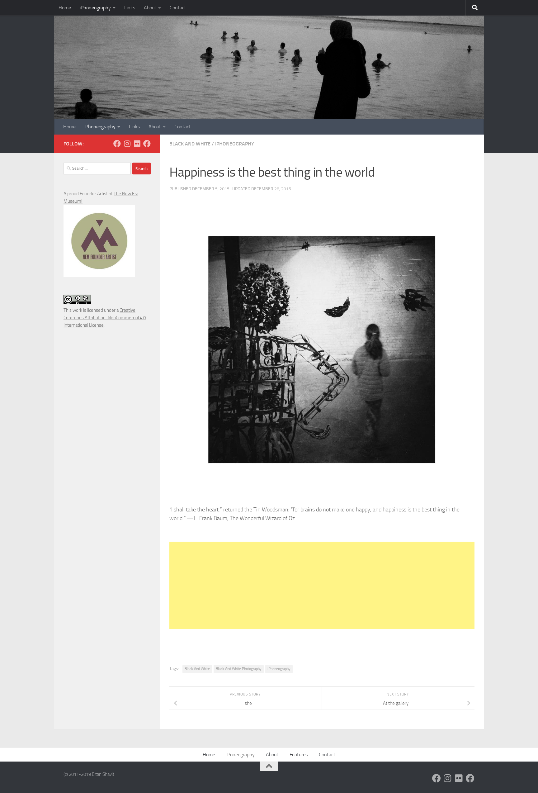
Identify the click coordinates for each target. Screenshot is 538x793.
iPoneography (240, 754)
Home (65, 8)
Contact (178, 8)
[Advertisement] (321, 585)
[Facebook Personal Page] (117, 143)
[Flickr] (137, 143)
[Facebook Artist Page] (147, 143)
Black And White (189, 144)
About (150, 8)
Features (299, 754)
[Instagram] (127, 143)
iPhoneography (95, 8)
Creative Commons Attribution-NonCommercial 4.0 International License (105, 317)
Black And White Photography (239, 669)
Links (129, 8)
